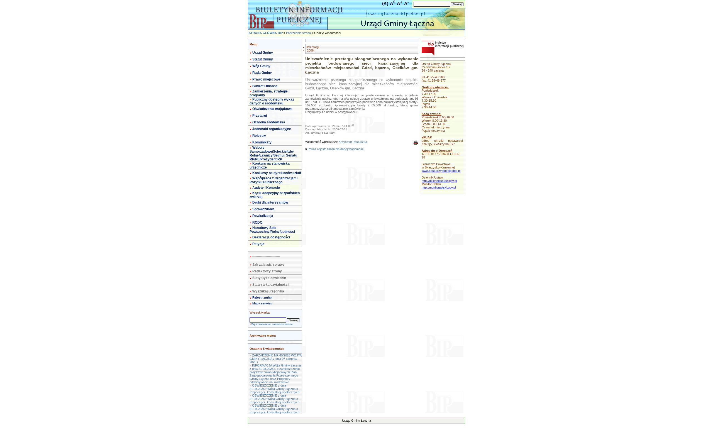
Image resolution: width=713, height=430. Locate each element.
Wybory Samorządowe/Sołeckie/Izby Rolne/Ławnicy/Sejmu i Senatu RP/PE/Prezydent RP (273, 153)
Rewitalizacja (262, 216)
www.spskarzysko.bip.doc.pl (441, 170)
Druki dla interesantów (270, 202)
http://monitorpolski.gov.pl (439, 187)
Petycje (258, 244)
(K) (385, 3)
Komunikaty (262, 142)
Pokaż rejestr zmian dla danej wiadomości (336, 149)
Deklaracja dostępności (271, 237)
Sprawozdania (263, 209)
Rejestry (259, 136)
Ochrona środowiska (268, 122)
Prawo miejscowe (266, 79)
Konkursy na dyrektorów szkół (276, 173)
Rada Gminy (262, 73)
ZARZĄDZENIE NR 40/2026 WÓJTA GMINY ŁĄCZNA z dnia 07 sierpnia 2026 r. (275, 359)
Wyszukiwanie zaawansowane (272, 324)
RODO (257, 222)
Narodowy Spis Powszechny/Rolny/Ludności (272, 230)
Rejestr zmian (262, 297)
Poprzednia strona (298, 33)
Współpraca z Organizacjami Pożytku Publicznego (273, 180)
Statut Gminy (262, 59)
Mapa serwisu (262, 303)
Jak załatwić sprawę (268, 265)
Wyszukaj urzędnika (268, 291)
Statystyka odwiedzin (269, 278)
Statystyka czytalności (270, 285)
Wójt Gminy (261, 66)
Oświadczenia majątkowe (272, 109)
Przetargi (259, 116)
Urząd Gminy (262, 53)
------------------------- (266, 256)
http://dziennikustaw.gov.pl (439, 180)
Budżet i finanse (265, 86)
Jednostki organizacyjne (271, 129)
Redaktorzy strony (267, 271)
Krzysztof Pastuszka (353, 141)
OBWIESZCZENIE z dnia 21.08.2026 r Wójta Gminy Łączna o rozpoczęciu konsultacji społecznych (274, 389)
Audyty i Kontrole (266, 188)
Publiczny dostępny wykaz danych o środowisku (272, 101)
